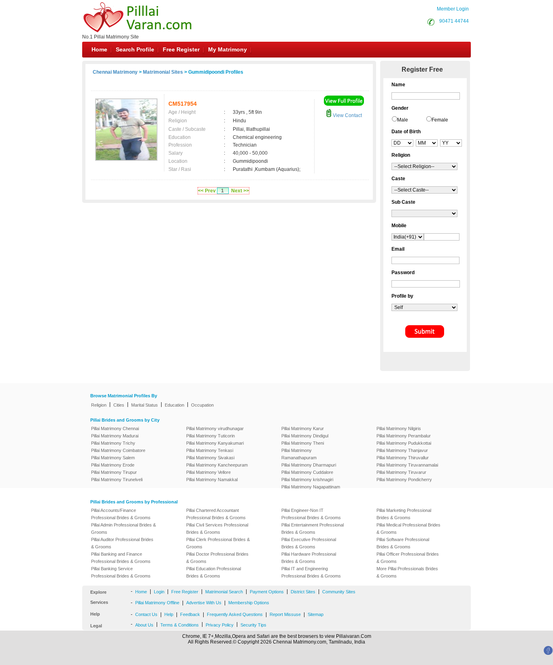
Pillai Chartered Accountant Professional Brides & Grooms (216, 514)
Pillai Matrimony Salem (113, 457)
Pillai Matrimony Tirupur (114, 472)
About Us (144, 624)
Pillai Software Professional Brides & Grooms (402, 543)
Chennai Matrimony (115, 72)
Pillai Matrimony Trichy (113, 443)
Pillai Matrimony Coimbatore (118, 450)
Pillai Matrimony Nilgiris (398, 428)
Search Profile (135, 49)
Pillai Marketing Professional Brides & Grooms (403, 514)
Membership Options (248, 602)
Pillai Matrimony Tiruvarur (401, 472)
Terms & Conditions (179, 624)
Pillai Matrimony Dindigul (304, 435)
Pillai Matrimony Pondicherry (404, 479)
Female (440, 120)
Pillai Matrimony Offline (157, 602)
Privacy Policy (220, 624)
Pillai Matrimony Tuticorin (210, 435)
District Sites (303, 591)
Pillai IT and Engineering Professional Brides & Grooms (311, 572)
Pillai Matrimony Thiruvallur (402, 457)
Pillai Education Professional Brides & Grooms (213, 572)
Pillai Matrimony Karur (302, 428)
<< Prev (207, 191)
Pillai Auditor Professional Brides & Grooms (122, 543)
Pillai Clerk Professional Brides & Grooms (218, 543)
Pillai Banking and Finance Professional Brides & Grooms (121, 558)
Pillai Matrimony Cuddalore (307, 472)
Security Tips (253, 624)
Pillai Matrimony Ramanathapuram (299, 454)
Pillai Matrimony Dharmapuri (308, 465)
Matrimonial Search (224, 591)
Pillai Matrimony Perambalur (403, 435)
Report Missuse (285, 614)
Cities (118, 405)
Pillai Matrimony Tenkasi (209, 450)
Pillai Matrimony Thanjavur (402, 450)
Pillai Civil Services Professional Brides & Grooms (217, 528)
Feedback (190, 614)
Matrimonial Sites (163, 72)
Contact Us (146, 614)
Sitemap (315, 614)
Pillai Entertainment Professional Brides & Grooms (312, 528)
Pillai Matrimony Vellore (208, 472)
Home (99, 49)
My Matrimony (227, 49)
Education (174, 405)
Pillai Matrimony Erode (112, 465)
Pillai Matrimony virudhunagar (215, 428)
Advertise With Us (203, 602)
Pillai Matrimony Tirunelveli (117, 479)
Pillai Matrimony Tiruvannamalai (407, 465)
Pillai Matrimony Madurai (114, 435)
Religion (98, 405)
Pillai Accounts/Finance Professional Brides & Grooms (121, 514)
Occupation (202, 405)
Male (402, 120)
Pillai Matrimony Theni (302, 443)
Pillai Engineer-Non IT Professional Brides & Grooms (311, 514)
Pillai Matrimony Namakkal (212, 479)
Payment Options (267, 591)
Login (159, 591)
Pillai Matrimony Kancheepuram (217, 465)
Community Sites (338, 591)
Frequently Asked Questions (235, 614)
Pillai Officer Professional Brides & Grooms (407, 558)
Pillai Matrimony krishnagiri (307, 479)
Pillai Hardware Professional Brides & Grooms (308, 558)
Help (168, 614)
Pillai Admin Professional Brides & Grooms (123, 528)
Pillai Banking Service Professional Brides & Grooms (121, 572)
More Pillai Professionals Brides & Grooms (407, 572)
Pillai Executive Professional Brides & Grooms (308, 543)
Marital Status (144, 405)
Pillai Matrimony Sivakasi (210, 457)
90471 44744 (454, 21)
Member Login (453, 9)
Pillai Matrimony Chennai (115, 428)
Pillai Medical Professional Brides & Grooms (408, 528)
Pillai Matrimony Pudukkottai (403, 443)
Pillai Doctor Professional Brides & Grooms (217, 558)
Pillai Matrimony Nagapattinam (310, 486)
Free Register (181, 49)
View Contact (347, 115)
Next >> (240, 191)
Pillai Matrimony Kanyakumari (215, 443)
